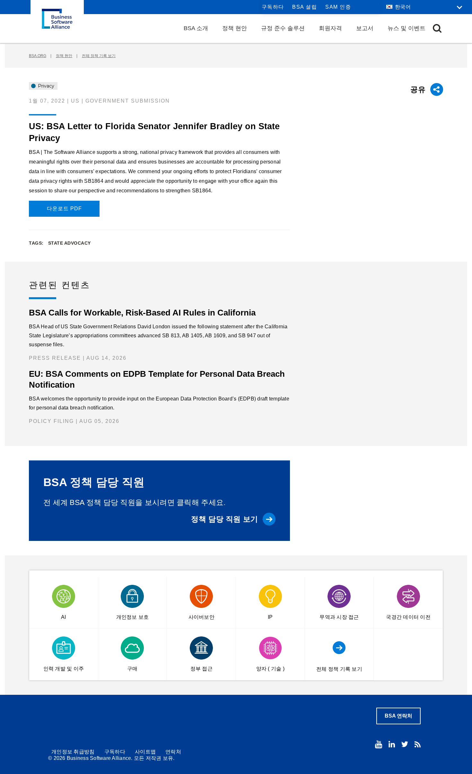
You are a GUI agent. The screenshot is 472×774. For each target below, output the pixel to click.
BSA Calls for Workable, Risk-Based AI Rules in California (142, 312)
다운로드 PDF (64, 208)
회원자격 (330, 28)
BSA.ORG (37, 56)
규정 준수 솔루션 (283, 28)
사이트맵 (145, 751)
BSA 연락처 (398, 716)
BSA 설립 (304, 7)
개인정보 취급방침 (73, 751)
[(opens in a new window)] (378, 744)
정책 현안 (234, 28)
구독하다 (273, 7)
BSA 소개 (196, 28)
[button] (437, 28)
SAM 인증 (338, 7)
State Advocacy (69, 243)
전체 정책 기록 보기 (99, 56)
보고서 (364, 28)
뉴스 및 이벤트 (406, 28)
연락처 (173, 751)
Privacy (45, 86)
